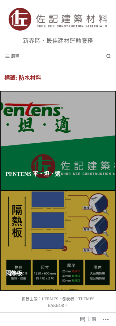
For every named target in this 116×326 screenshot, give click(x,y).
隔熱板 (14, 273)
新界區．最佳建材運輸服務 (58, 41)
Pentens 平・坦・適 (33, 174)
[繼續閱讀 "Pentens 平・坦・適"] (58, 141)
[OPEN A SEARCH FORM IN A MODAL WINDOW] (108, 56)
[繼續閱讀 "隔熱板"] (58, 240)
